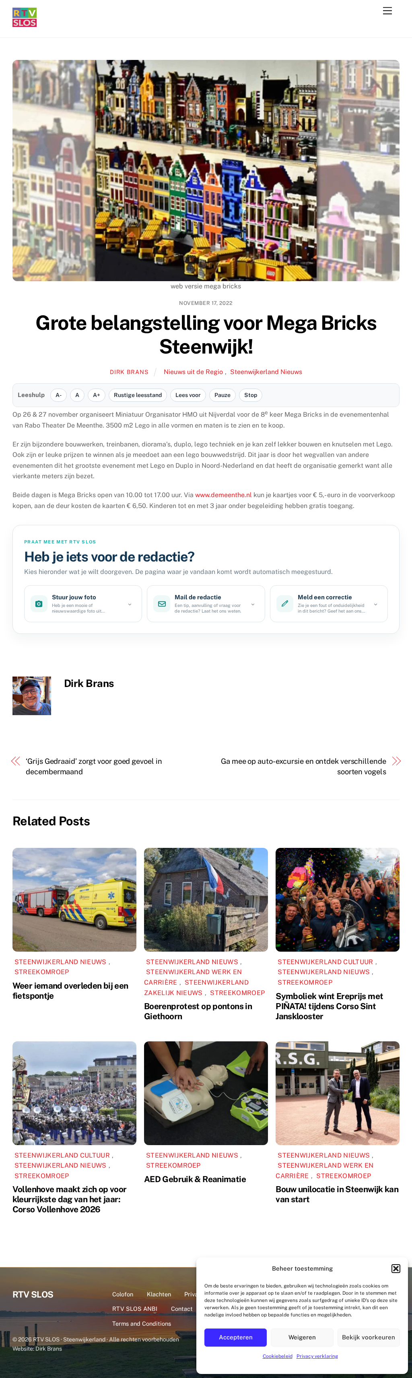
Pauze (222, 395)
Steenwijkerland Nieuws (266, 372)
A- (59, 395)
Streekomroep (41, 972)
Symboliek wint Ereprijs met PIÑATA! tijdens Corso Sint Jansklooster (329, 1006)
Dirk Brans (129, 371)
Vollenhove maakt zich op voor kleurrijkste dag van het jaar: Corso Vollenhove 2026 (69, 1199)
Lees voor (188, 395)
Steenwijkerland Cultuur (325, 962)
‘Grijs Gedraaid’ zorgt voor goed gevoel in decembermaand (94, 766)
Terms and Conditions (141, 1323)
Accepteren (236, 1337)
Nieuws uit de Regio (193, 372)
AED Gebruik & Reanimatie (195, 1179)
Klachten (159, 1294)
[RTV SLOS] (24, 23)
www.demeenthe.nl (223, 495)
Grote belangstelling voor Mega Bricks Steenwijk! (206, 334)
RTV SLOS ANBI (134, 1308)
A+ (96, 395)
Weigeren (302, 1337)
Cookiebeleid (278, 1356)
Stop (250, 395)
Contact (182, 1308)
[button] (396, 1269)
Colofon (122, 1294)
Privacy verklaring (317, 1356)
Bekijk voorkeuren (368, 1337)
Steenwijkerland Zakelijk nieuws (196, 988)
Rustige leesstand (138, 395)
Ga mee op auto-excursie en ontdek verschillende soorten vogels (303, 766)
